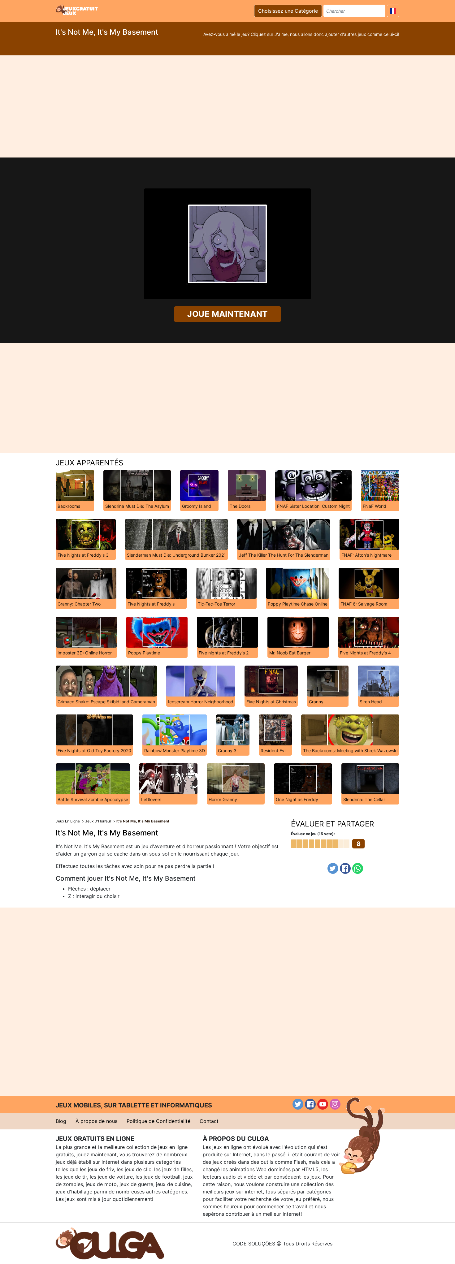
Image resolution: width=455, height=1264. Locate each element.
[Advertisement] (227, 106)
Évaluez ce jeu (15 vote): (313, 833)
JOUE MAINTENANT (228, 313)
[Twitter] (332, 868)
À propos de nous (96, 1121)
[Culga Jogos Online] (110, 1243)
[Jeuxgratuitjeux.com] (77, 9)
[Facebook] (345, 868)
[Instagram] (335, 1104)
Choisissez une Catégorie (288, 11)
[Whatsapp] (357, 868)
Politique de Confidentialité (158, 1121)
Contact (209, 1121)
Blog (61, 1121)
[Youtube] (322, 1104)
